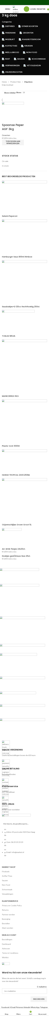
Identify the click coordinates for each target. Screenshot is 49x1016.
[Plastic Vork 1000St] (24, 422)
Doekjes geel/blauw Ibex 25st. (16, 556)
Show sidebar (10, 93)
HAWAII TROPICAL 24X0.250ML (16, 475)
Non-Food (6, 885)
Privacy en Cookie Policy (12, 905)
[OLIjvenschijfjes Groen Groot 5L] (24, 500)
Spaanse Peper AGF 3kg (13, 127)
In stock (5, 166)
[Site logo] (16, 9)
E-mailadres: (42, 987)
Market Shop (8, 867)
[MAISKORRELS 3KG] (24, 367)
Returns (5, 910)
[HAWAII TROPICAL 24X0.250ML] (24, 461)
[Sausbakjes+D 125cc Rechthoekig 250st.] (24, 282)
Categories (7, 22)
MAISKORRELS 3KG (10, 396)
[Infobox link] (24, 748)
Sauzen (5, 880)
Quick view (5, 148)
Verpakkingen (7, 894)
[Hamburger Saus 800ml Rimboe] (24, 237)
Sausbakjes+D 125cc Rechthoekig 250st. (21, 306)
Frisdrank (5, 871)
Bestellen (6, 923)
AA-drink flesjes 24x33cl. (13, 549)
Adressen (6, 948)
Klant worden (7, 928)
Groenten (6, 135)
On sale (5, 161)
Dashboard (6, 944)
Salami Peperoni (9, 216)
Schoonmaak (7, 889)
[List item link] (24, 844)
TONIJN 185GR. (9, 336)
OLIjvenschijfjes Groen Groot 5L (16, 524)
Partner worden (8, 914)
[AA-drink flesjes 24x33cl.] (12, 538)
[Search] (21, 9)
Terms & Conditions (10, 953)
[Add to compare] (5, 120)
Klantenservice (10, 901)
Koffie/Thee (7, 876)
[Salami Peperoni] (24, 197)
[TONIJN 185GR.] (18, 322)
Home (4, 82)
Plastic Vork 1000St (11, 446)
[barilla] (22, 652)
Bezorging (6, 919)
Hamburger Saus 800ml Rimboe (17, 257)
